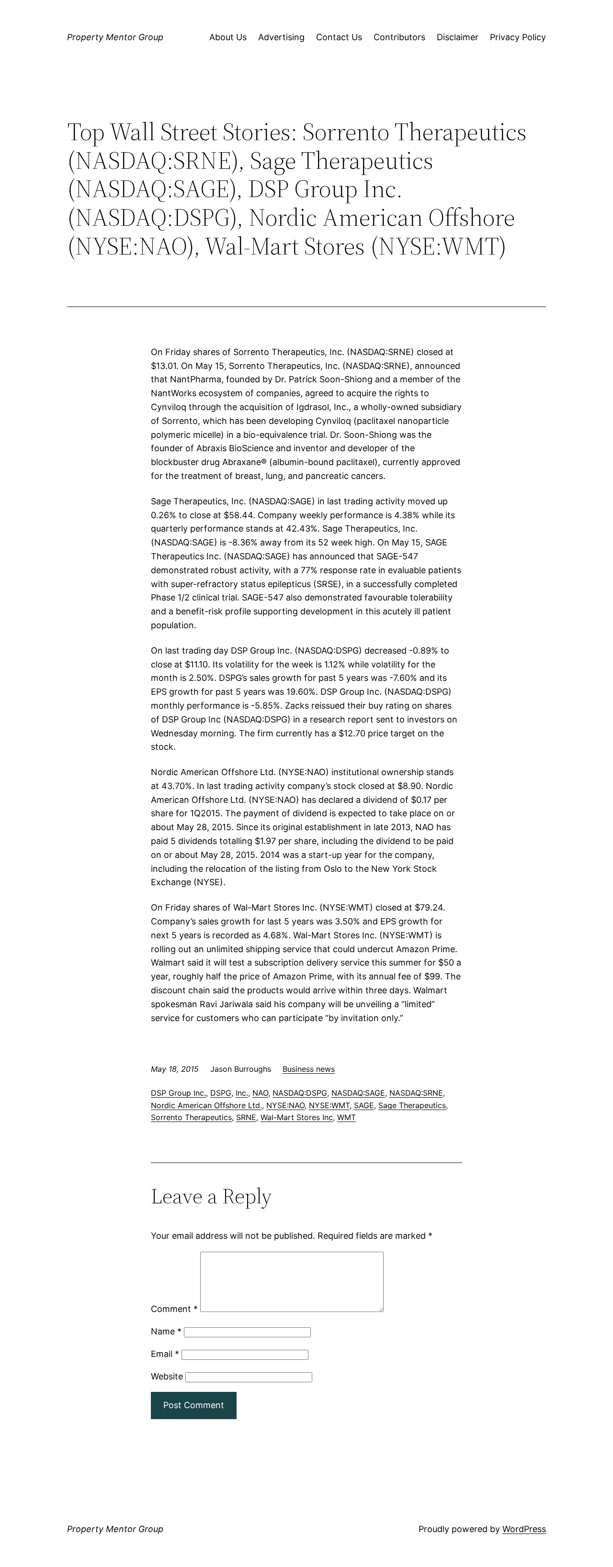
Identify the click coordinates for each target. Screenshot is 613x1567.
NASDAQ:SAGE (358, 1093)
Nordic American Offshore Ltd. (206, 1105)
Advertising (281, 37)
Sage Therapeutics (412, 1105)
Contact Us (339, 37)
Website (167, 1376)
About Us (228, 37)
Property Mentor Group (115, 37)
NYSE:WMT (329, 1105)
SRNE (246, 1117)
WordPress (524, 1529)
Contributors (399, 37)
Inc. (242, 1093)
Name (166, 1331)
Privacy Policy (518, 37)
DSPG (220, 1093)
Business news (309, 1069)
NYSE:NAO (285, 1105)
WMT (346, 1117)
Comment (174, 1309)
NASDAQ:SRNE (416, 1093)
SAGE (364, 1105)
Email (165, 1354)
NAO (260, 1093)
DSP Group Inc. (178, 1093)
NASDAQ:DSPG (299, 1093)
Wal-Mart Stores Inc (297, 1117)
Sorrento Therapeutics (191, 1117)
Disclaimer (457, 37)
